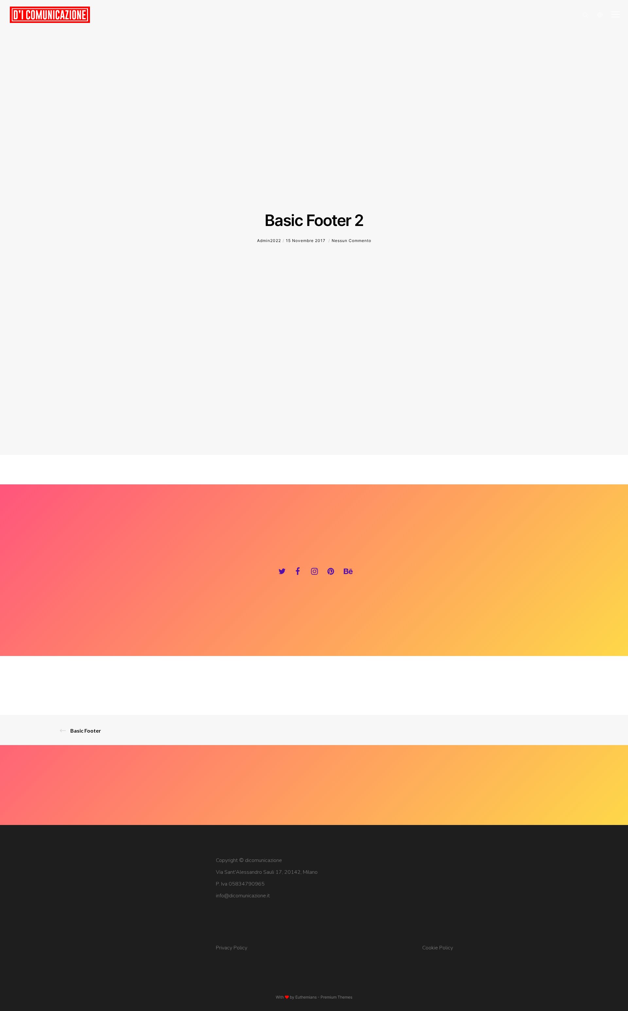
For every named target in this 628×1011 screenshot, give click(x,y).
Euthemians (306, 997)
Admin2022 (269, 240)
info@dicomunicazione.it (243, 895)
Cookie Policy (437, 947)
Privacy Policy (231, 947)
